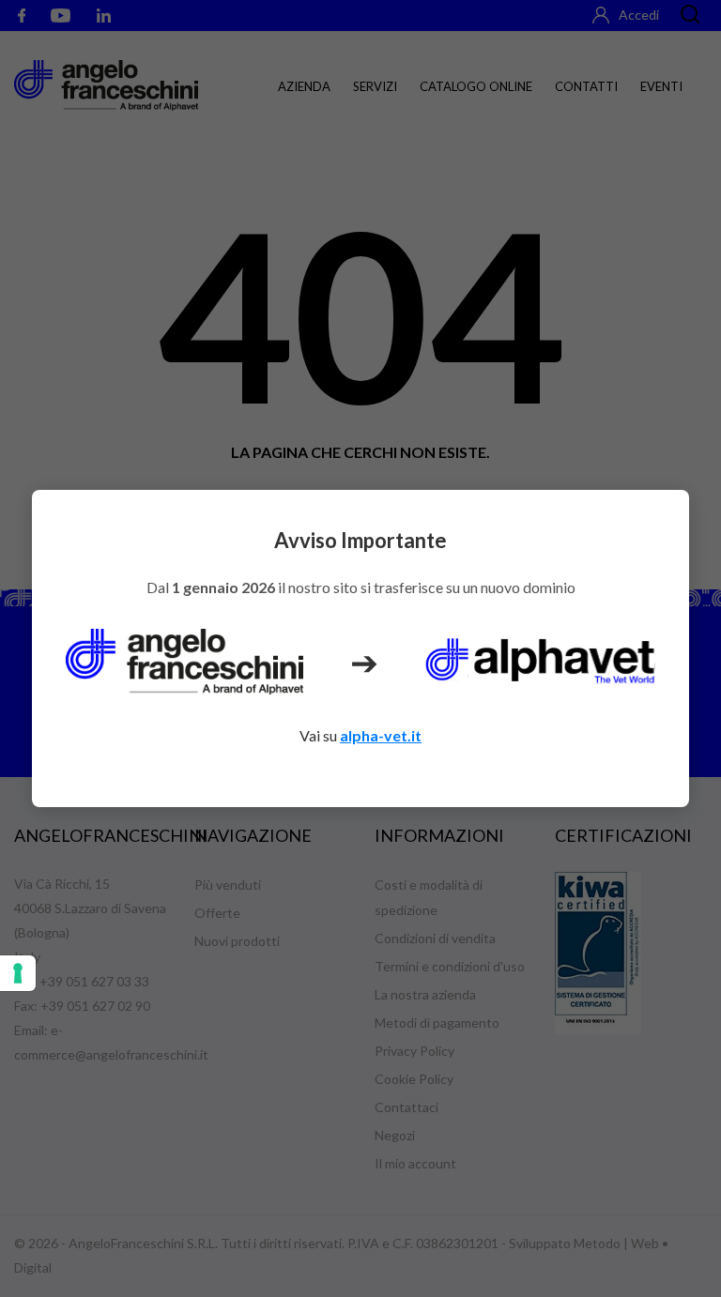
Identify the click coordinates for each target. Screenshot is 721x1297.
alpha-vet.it (381, 735)
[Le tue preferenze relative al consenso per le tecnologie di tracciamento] (18, 973)
